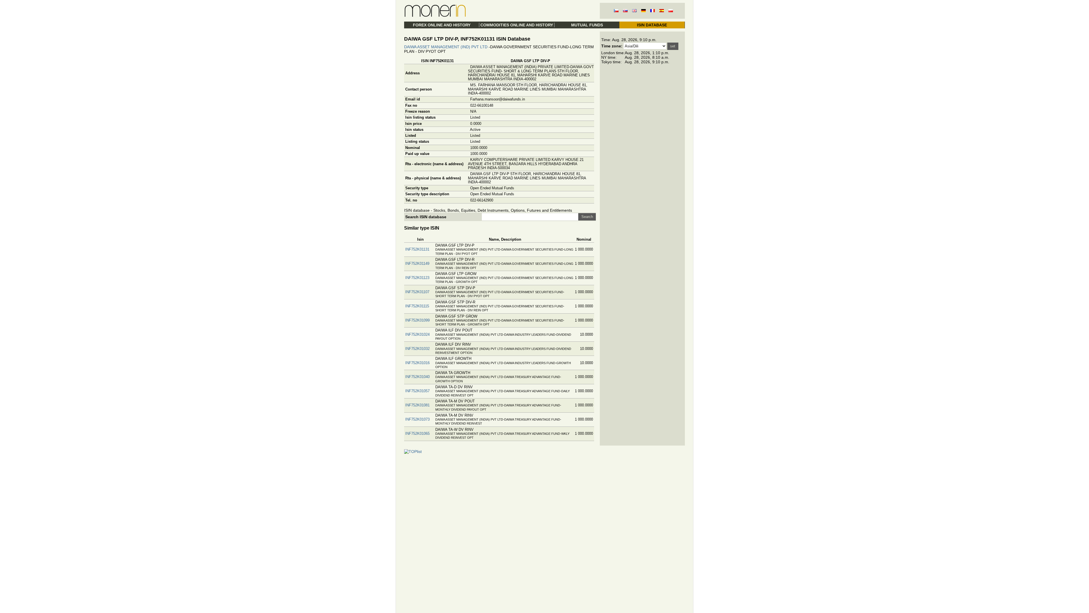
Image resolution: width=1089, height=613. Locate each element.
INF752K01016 (417, 363)
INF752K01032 (417, 349)
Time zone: (611, 46)
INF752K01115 (417, 306)
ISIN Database (652, 25)
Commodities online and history (516, 25)
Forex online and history (441, 25)
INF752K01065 (417, 433)
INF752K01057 (417, 391)
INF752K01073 (417, 419)
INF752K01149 (417, 263)
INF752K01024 (417, 334)
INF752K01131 (417, 249)
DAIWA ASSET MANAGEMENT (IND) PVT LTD (445, 47)
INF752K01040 (417, 377)
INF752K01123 (417, 278)
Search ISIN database (425, 217)
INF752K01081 (417, 405)
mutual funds (587, 25)
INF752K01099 (417, 320)
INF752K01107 (417, 292)
